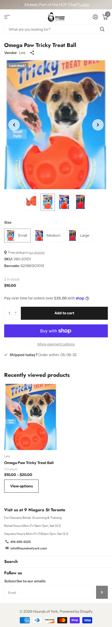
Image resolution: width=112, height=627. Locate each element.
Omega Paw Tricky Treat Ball (29, 462)
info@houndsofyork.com (28, 548)
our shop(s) (37, 252)
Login (84, 4)
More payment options (56, 344)
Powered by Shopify (76, 611)
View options (21, 486)
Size (7, 222)
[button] (14, 124)
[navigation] (31, 202)
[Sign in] (95, 17)
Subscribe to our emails (25, 581)
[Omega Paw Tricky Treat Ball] (30, 417)
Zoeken (102, 29)
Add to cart (64, 313)
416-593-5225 (20, 542)
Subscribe (102, 592)
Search (11, 561)
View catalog (7, 17)
